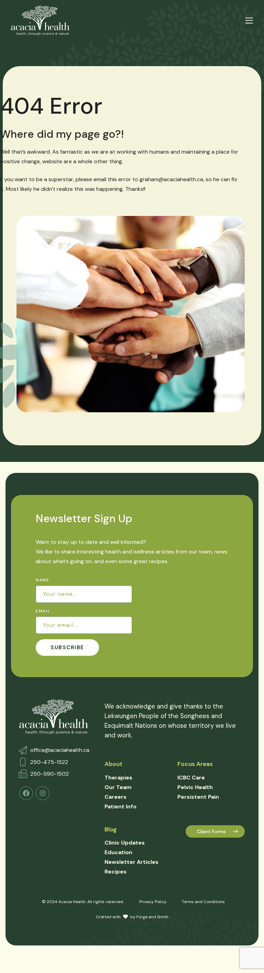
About (113, 764)
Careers (115, 796)
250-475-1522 (49, 762)
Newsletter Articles (131, 862)
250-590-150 (48, 773)
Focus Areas (195, 764)
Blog (110, 829)
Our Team (118, 787)
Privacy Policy (152, 901)
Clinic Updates (124, 842)
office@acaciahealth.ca (59, 750)
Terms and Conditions (203, 901)
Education (118, 852)
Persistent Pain (198, 796)
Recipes (115, 871)
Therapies (118, 777)
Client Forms (211, 831)
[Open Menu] (249, 20)
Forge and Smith (152, 917)
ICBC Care (191, 777)
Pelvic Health (195, 787)
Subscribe (67, 647)
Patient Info (120, 806)
